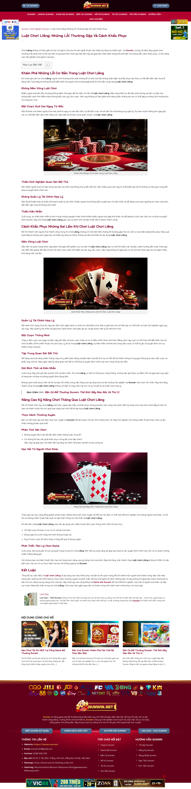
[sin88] (10, 22)
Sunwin (31, 14)
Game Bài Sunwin (65, 14)
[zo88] (130, 783)
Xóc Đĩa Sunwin (138, 14)
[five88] (179, 22)
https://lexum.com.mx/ (46, 744)
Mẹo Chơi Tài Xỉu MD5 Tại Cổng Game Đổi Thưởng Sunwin (43, 651)
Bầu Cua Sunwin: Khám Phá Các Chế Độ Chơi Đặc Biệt (93, 651)
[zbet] (179, 33)
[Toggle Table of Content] (46, 65)
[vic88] (60, 783)
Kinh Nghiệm (96, 19)
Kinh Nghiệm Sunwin (39, 29)
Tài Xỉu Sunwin (119, 14)
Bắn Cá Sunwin (84, 14)
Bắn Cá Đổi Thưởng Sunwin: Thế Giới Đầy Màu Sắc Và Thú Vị (82, 392)
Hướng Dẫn (154, 14)
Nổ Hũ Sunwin (102, 14)
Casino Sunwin (46, 14)
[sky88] (10, 33)
